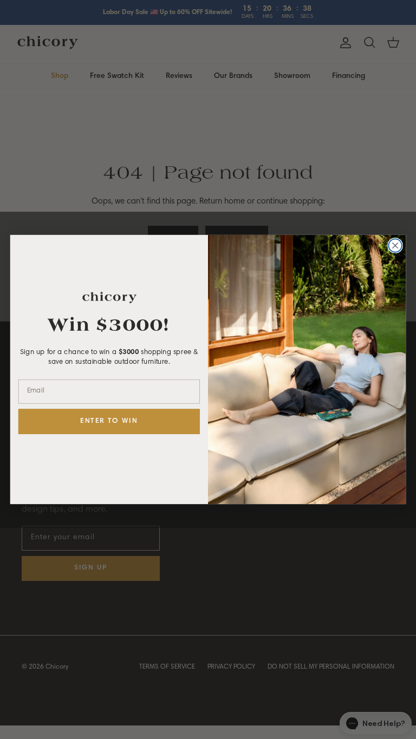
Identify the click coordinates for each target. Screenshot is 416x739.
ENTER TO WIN (109, 421)
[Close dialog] (394, 245)
